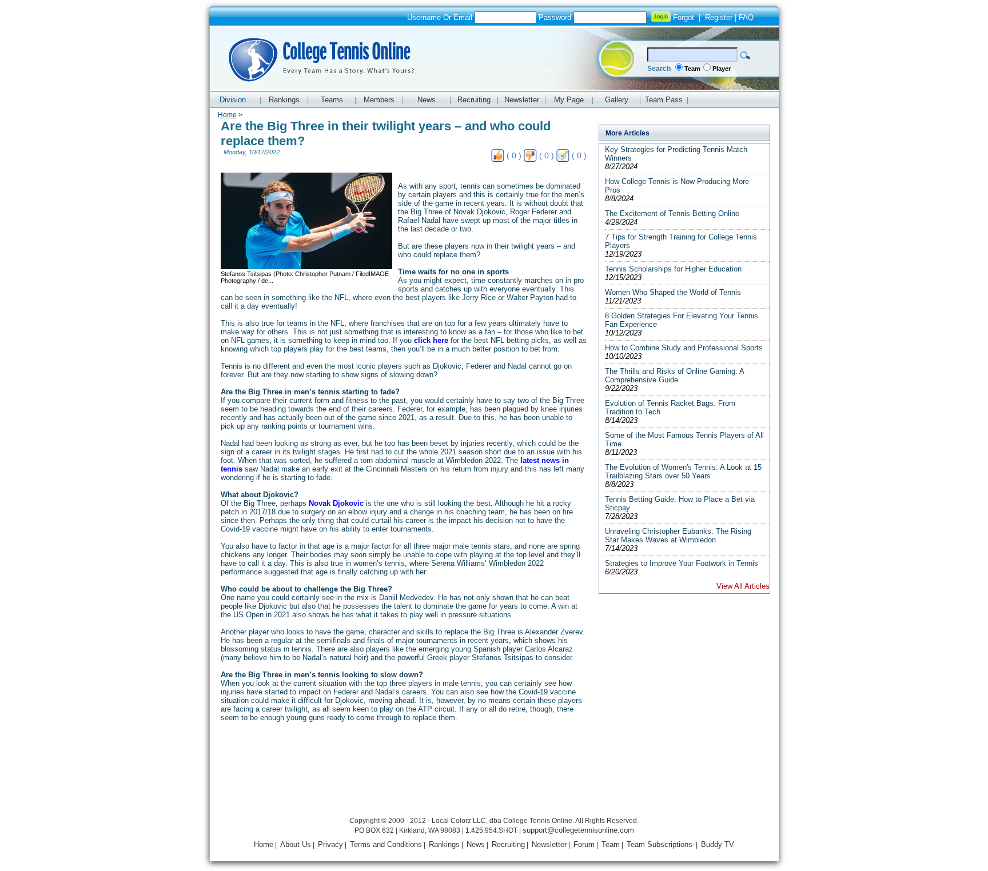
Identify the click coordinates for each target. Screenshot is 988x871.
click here (431, 340)
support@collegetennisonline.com (578, 830)
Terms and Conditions (386, 844)
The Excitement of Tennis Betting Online (672, 213)
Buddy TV (717, 844)
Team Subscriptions (659, 844)
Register (718, 17)
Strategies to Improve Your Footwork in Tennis (681, 563)
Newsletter (549, 844)
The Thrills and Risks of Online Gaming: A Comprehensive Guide (674, 375)
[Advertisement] (494, 788)
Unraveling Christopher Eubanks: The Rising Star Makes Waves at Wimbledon (678, 535)
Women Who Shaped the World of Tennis (673, 292)
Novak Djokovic (336, 503)
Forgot (683, 17)
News (476, 844)
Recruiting (508, 844)
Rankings (444, 844)
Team (692, 68)
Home (227, 115)
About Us (295, 844)
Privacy (330, 844)
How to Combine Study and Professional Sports (684, 347)
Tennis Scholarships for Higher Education (673, 269)
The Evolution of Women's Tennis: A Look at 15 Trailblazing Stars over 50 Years (683, 471)
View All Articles (743, 586)
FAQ (746, 17)
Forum (584, 844)
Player (721, 68)
